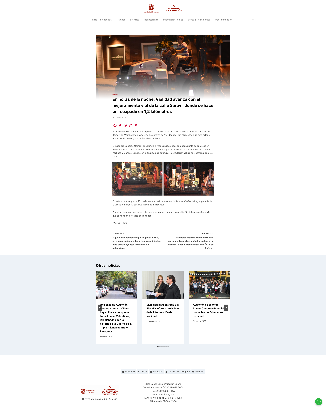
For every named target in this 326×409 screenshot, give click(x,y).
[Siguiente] (226, 308)
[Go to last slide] (100, 308)
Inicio (94, 19)
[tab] (158, 346)
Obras (115, 94)
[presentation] (116, 285)
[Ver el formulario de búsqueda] (253, 19)
